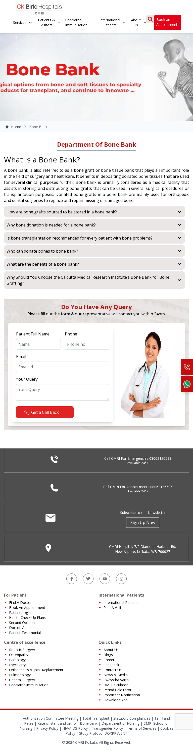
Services (19, 22)
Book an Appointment (166, 22)
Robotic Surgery (22, 649)
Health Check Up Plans (27, 617)
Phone (71, 334)
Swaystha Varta (116, 679)
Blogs (108, 654)
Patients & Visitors (46, 22)
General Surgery (22, 679)
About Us (136, 22)
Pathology (17, 659)
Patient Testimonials (25, 632)
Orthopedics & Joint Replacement (36, 669)
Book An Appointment (27, 607)
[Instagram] (121, 578)
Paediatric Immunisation (76, 22)
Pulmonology (20, 674)
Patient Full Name (33, 334)
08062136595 (161, 486)
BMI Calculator (116, 684)
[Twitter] (88, 578)
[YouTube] (105, 578)
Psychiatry (17, 664)
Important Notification (122, 694)
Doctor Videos (20, 627)
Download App (116, 700)
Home (16, 126)
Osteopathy (18, 654)
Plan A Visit (112, 607)
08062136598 (160, 458)
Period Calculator (117, 689)
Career (109, 659)
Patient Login (20, 612)
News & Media (116, 674)
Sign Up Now (142, 522)
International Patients (110, 22)
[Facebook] (71, 578)
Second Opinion (22, 622)
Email (21, 356)
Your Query (27, 379)
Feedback (111, 664)
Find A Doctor (20, 602)
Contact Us (113, 669)
